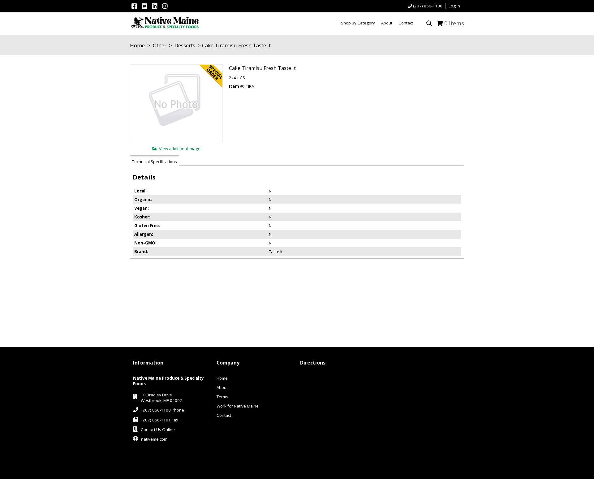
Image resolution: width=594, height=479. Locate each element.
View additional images (181, 148)
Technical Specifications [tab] (154, 161)
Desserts (184, 45)
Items (454, 23)
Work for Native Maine (238, 406)
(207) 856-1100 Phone (162, 410)
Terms (222, 396)
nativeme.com (154, 439)
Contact (224, 415)
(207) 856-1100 (427, 6)
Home (137, 45)
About (222, 387)
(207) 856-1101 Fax (159, 420)
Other (160, 45)
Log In (454, 6)
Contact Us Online (158, 429)
